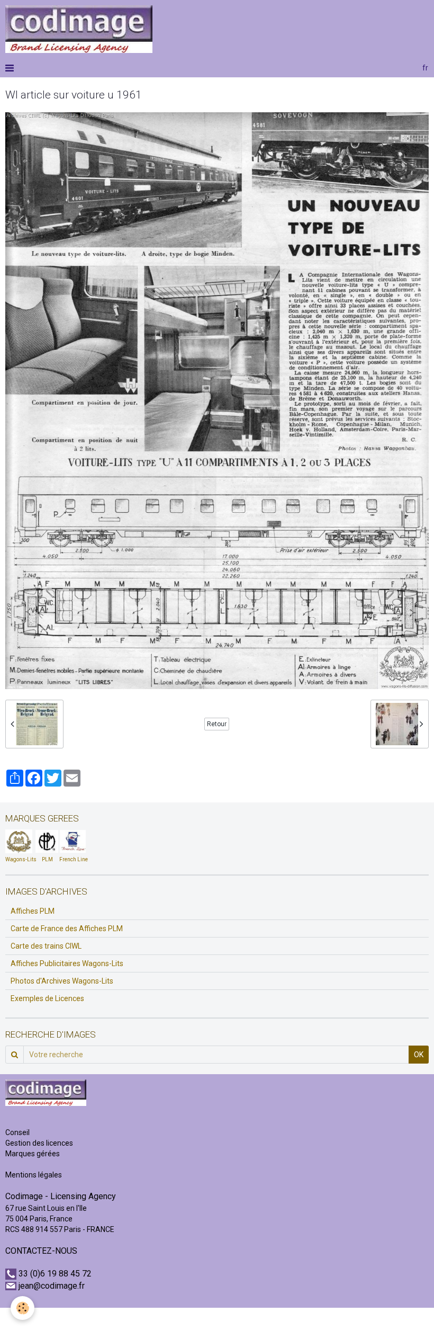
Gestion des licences (39, 1143)
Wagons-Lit (19, 859)
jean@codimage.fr (52, 1286)
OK (418, 1054)
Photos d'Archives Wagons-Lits (62, 981)
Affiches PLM (33, 911)
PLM (47, 859)
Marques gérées (33, 1153)
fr (425, 68)
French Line (73, 859)
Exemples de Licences (47, 998)
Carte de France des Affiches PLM (67, 928)
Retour (217, 724)
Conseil (17, 1132)
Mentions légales (33, 1175)
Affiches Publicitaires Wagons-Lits (67, 963)
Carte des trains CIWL (46, 946)
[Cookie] (22, 1308)
